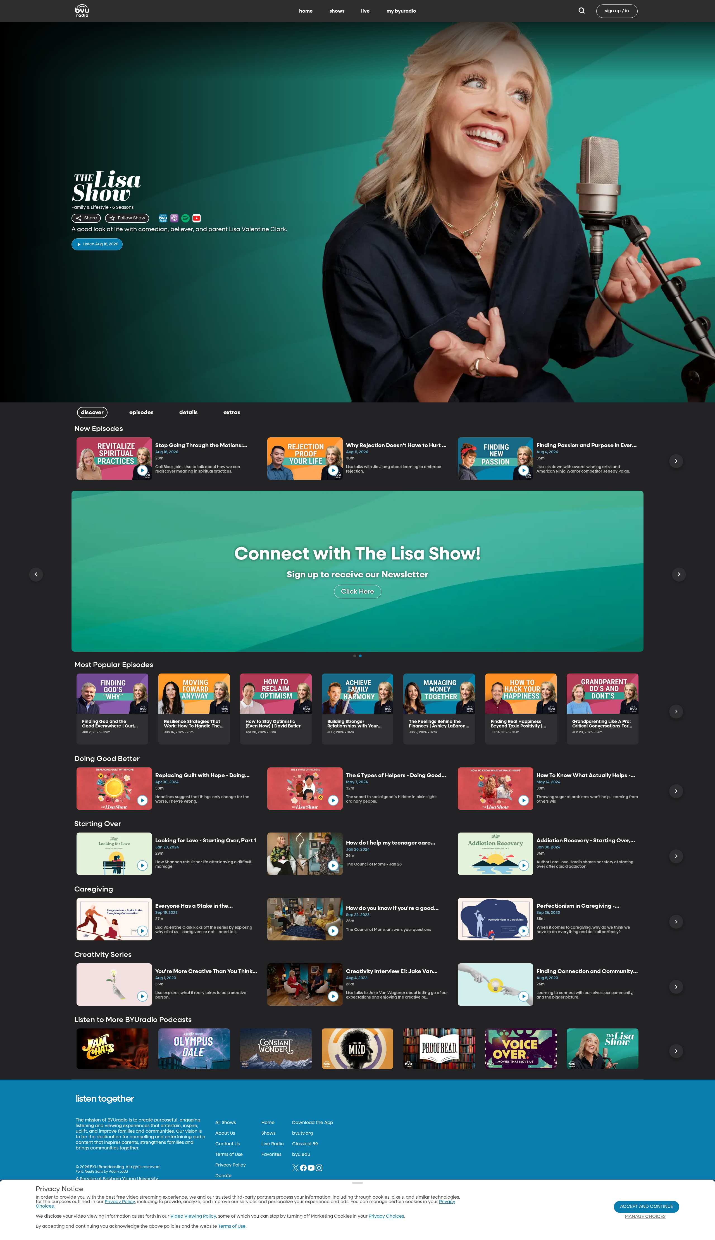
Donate (223, 1176)
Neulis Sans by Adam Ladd (106, 1171)
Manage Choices (645, 1217)
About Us (225, 1133)
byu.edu (301, 1155)
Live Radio (272, 1144)
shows (337, 11)
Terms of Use (229, 1155)
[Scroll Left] (36, 575)
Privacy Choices (386, 1216)
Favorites (271, 1155)
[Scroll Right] (676, 461)
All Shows (225, 1123)
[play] (142, 470)
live (365, 11)
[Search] (581, 11)
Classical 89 (305, 1144)
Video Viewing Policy (193, 1216)
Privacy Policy (230, 1165)
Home (268, 1123)
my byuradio (401, 11)
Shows (268, 1133)
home (306, 11)
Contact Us (227, 1144)
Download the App (312, 1123)
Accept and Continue (646, 1207)
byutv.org (302, 1133)
